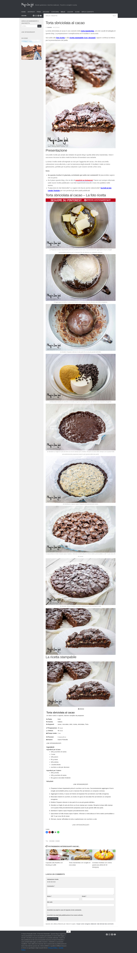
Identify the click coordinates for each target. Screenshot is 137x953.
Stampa (81, 709)
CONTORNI (55, 12)
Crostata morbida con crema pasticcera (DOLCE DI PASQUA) (102, 865)
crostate (57, 841)
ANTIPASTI (31, 12)
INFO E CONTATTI (88, 12)
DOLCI (63, 12)
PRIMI (39, 12)
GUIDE (77, 12)
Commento (51, 886)
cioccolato (52, 841)
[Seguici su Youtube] (40, 15)
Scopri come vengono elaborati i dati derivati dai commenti (94, 924)
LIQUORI (70, 12)
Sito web (49, 902)
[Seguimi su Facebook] (34, 15)
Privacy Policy (53, 948)
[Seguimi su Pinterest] (38, 15)
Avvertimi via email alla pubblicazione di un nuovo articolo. (65, 915)
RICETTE (54, 15)
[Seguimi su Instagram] (36, 15)
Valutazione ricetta (52, 879)
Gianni (49, 27)
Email (84, 896)
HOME (23, 12)
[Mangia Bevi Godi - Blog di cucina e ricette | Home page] (27, 5)
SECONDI (46, 12)
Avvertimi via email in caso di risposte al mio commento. (64, 910)
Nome (49, 896)
